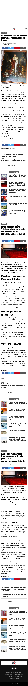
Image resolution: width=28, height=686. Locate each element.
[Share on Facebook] (5, 48)
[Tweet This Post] (11, 48)
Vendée (3, 378)
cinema (12, 377)
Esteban (5, 238)
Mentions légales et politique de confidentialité (15, 674)
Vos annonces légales (14, 678)
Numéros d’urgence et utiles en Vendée (14, 672)
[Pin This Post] (17, 48)
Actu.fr (6, 282)
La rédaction (10, 676)
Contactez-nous (18, 676)
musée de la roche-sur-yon (9, 150)
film (17, 583)
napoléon (19, 150)
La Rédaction (6, 44)
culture (13, 148)
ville (24, 150)
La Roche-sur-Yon (20, 377)
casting (13, 583)
